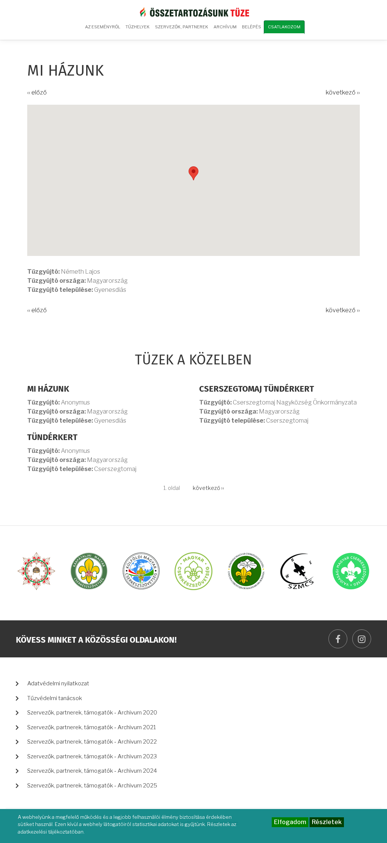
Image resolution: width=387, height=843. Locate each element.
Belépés (251, 26)
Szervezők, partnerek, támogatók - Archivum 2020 (92, 712)
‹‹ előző (37, 92)
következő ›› (343, 92)
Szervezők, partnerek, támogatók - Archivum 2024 (92, 770)
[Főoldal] (193, 11)
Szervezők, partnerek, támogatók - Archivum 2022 (92, 741)
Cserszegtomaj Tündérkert (256, 389)
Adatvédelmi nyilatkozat (58, 683)
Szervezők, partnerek (181, 26)
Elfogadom (290, 822)
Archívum (224, 29)
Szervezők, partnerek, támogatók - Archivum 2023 (92, 756)
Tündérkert (52, 438)
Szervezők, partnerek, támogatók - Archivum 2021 (91, 727)
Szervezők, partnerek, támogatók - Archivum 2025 (92, 785)
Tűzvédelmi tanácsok (54, 698)
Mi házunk (48, 389)
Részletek (327, 822)
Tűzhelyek (137, 26)
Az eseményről (102, 26)
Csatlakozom (284, 26)
